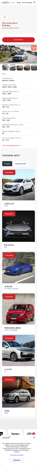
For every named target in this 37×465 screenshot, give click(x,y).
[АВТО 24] (25, 434)
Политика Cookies (17, 455)
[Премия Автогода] (8, 2)
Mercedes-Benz (10, 23)
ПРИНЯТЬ (16, 460)
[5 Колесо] (9, 434)
